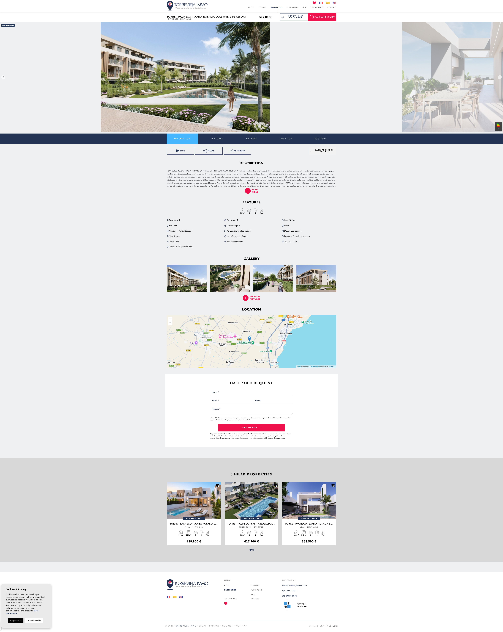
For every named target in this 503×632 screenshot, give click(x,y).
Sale (304, 7)
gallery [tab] (251, 139)
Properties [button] (277, 7)
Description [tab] (182, 139)
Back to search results (324, 151)
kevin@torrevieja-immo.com (294, 585)
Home (251, 7)
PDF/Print (239, 151)
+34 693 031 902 (289, 590)
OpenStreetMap (315, 366)
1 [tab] (251, 550)
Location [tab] (286, 139)
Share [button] (211, 151)
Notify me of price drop (295, 17)
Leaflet (299, 366)
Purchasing (292, 7)
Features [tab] (217, 139)
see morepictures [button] (255, 298)
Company (262, 7)
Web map (241, 625)
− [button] (170, 322)
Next (500, 77)
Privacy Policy (272, 418)
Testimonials (317, 7)
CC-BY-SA (332, 366)
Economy (321, 139)
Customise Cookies (34, 620)
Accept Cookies (16, 620)
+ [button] (170, 318)
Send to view (249, 428)
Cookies (227, 625)
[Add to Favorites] (217, 485)
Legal (203, 625)
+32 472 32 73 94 (289, 596)
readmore (255, 191)
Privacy (214, 625)
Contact (331, 7)
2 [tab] (253, 550)
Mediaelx (332, 626)
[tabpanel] (194, 513)
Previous (2, 77)
